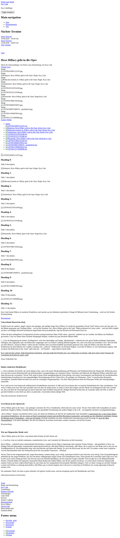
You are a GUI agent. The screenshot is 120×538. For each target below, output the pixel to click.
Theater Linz (5, 67)
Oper (3, 53)
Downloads (10, 523)
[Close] (2, 153)
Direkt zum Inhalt (7, 2)
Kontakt (9, 527)
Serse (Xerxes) (6, 37)
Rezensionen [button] (5, 318)
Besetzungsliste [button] (6, 502)
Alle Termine (6, 45)
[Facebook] (10, 531)
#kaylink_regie (11, 520)
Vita (7, 27)
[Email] (9, 535)
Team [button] (3, 483)
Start (7, 22)
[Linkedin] (10, 533)
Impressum (10, 525)
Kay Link (4, 4)
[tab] (60, 318)
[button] (4, 120)
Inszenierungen (11, 24)
